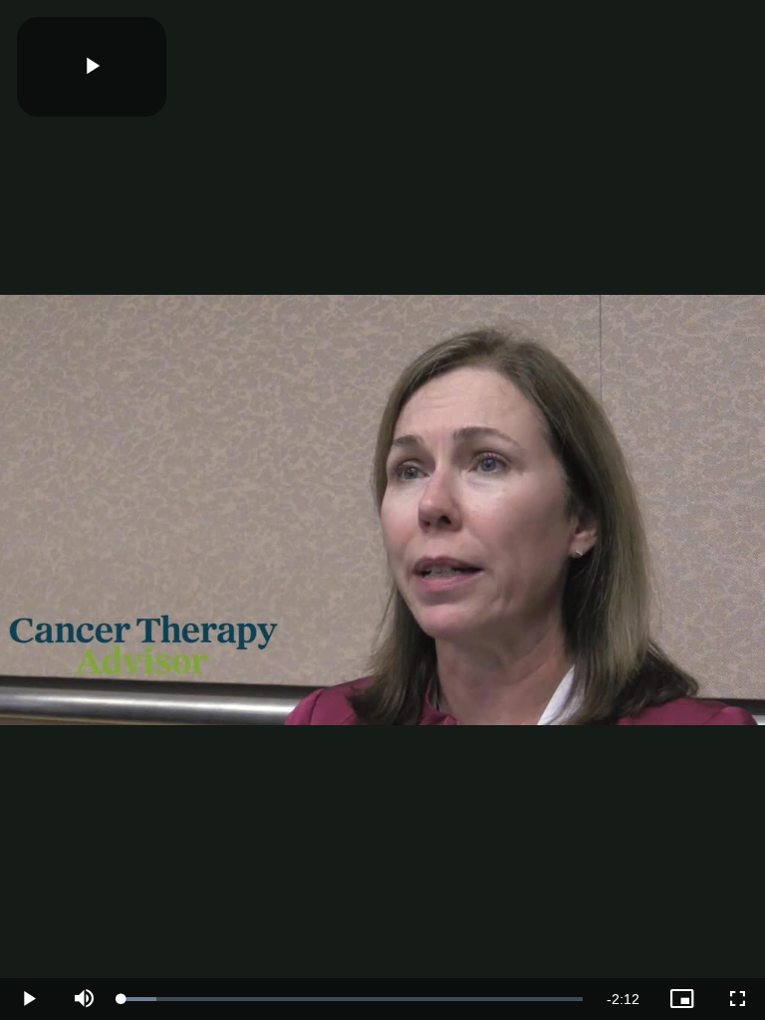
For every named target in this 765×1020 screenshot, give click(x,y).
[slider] (352, 999)
